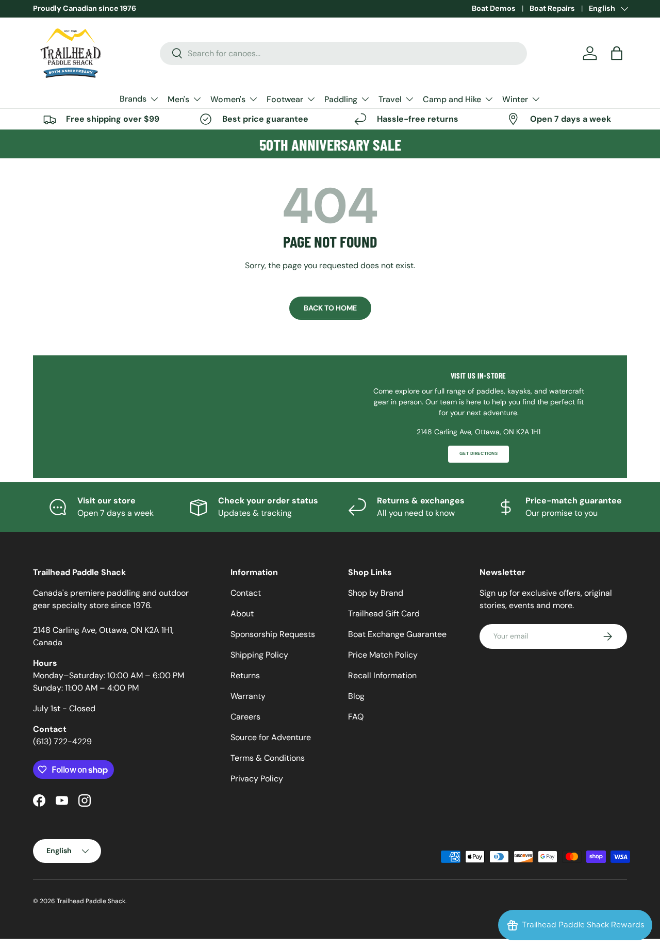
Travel (390, 99)
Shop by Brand (375, 592)
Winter (515, 99)
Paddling (340, 99)
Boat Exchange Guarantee (397, 634)
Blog (356, 696)
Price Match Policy (383, 654)
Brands (133, 98)
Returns (245, 675)
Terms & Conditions (267, 758)
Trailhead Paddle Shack (91, 901)
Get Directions (478, 453)
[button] (616, 53)
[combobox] (343, 53)
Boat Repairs (552, 8)
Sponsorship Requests (272, 634)
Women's (227, 99)
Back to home (330, 308)
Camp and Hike (452, 99)
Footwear (285, 99)
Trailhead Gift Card (384, 613)
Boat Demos (494, 8)
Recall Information (382, 675)
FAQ (356, 716)
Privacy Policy (256, 778)
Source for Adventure (270, 737)
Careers (245, 716)
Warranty (248, 696)
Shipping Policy (259, 654)
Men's (178, 99)
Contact (245, 592)
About (242, 613)
